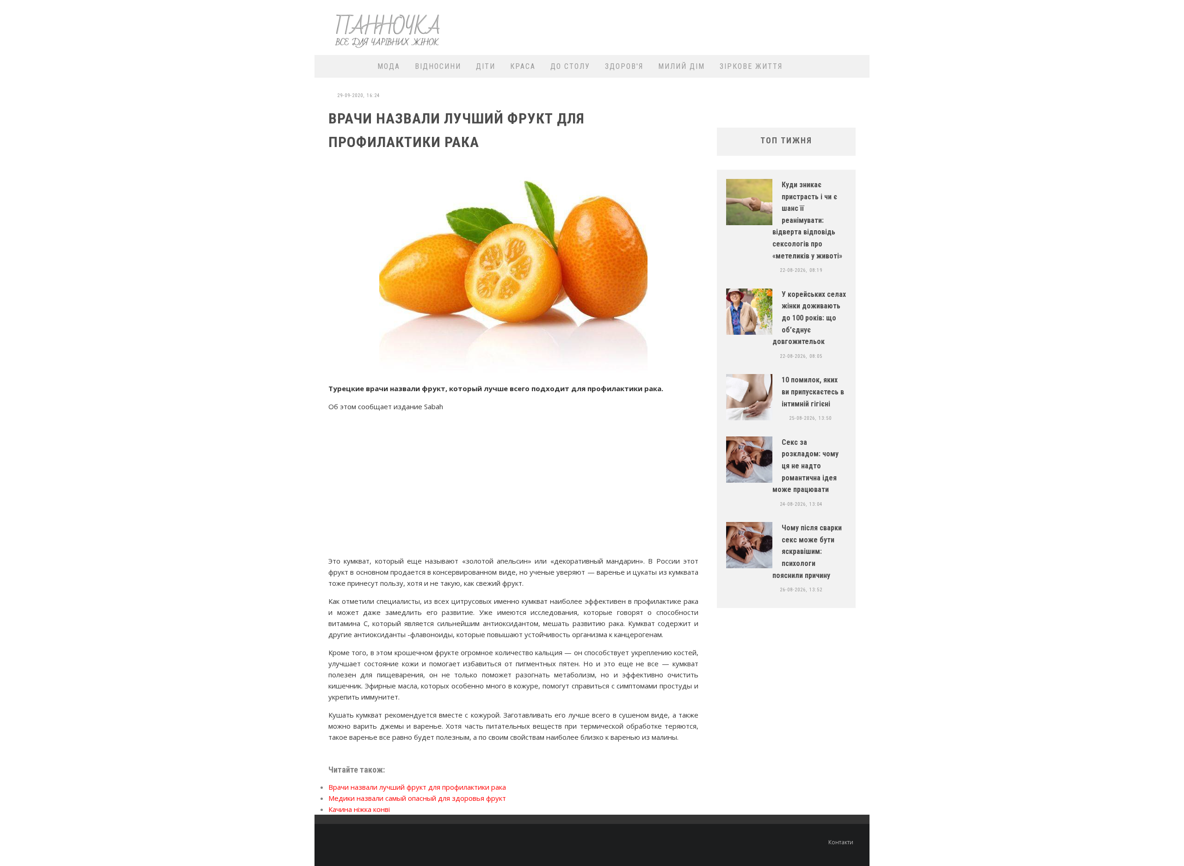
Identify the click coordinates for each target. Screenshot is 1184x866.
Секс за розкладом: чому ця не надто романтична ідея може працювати (805, 466)
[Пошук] (857, 66)
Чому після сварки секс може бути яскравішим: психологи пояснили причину (807, 551)
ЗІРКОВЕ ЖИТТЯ (751, 66)
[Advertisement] (696, 26)
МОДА (388, 66)
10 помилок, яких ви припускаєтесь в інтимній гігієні (813, 391)
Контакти (840, 842)
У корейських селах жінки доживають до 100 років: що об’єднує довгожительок (809, 318)
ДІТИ (485, 66)
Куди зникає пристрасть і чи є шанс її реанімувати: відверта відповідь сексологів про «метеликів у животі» (807, 220)
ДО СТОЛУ (570, 66)
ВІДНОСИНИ (438, 66)
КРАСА (523, 66)
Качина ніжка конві (359, 809)
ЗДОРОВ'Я (624, 66)
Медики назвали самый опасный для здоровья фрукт (417, 798)
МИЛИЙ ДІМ (681, 66)
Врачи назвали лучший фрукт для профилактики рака (417, 787)
